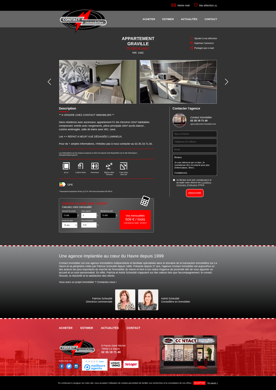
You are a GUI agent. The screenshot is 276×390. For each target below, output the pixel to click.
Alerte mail (183, 5)
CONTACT (211, 19)
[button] (49, 82)
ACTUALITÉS (189, 19)
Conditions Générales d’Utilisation (193, 183)
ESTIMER (168, 19)
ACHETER (149, 19)
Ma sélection (206, 5)
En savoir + (213, 383)
